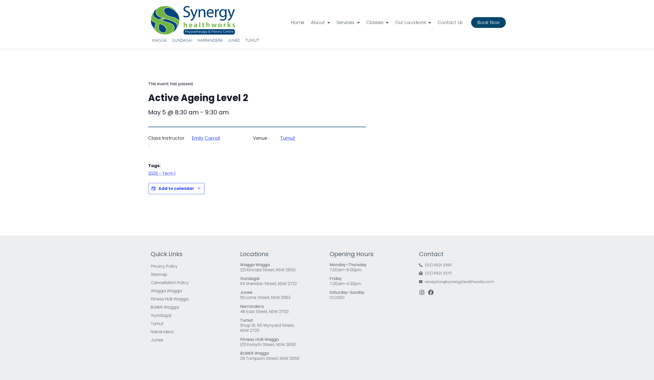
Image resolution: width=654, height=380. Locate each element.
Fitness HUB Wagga (170, 299)
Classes (374, 22)
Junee (234, 40)
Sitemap (159, 274)
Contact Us (450, 22)
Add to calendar (176, 188)
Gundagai (182, 40)
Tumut (252, 40)
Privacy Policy (164, 266)
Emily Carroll (206, 138)
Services (345, 22)
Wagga (159, 40)
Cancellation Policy (170, 283)
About (318, 22)
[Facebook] (431, 292)
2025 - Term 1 (162, 173)
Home (297, 22)
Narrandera (210, 40)
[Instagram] (422, 292)
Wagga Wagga (166, 291)
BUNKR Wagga (165, 307)
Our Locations (410, 22)
